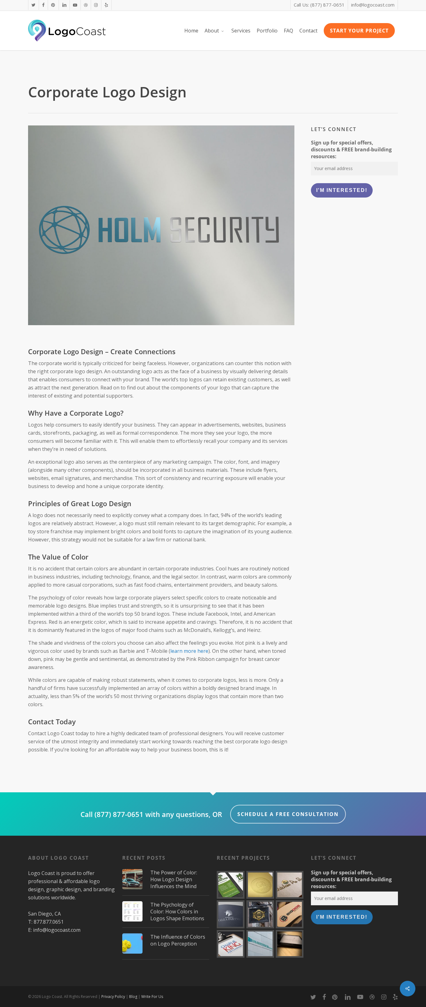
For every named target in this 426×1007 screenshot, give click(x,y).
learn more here (189, 651)
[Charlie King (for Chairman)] (230, 944)
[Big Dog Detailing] (289, 914)
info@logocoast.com (56, 929)
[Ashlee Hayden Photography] (289, 944)
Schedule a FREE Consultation (288, 814)
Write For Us (152, 996)
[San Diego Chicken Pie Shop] (289, 885)
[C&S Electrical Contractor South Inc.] (260, 944)
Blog (133, 996)
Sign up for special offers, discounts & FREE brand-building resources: (351, 149)
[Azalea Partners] (230, 914)
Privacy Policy (113, 996)
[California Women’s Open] (260, 885)
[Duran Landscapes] (230, 885)
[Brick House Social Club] (260, 914)
